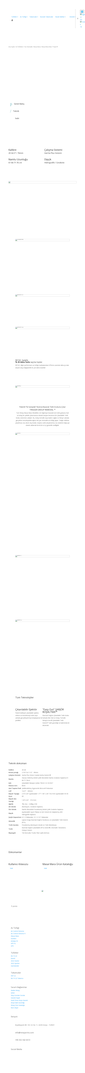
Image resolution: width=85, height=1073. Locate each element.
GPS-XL (13, 943)
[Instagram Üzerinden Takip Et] (10, 1056)
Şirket (13, 993)
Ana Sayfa (11, 47)
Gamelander (15, 966)
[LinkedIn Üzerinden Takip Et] (19, 1056)
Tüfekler (14, 17)
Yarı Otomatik (28, 47)
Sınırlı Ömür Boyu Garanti (19, 1000)
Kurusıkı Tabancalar (46, 17)
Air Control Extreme (17, 931)
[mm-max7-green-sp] (42, 183)
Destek (72, 17)
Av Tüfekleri (19, 47)
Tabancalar (33, 17)
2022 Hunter (15, 961)
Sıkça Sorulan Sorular (18, 995)
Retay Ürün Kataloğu (18, 1005)
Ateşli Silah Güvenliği (17, 1003)
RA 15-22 (14, 956)
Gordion (13, 939)
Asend (13, 958)
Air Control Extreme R (18, 934)
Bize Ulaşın (14, 1008)
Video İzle (22, 498)
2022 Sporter (15, 963)
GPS (12, 946)
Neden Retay (15, 990)
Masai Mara (37, 47)
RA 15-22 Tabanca (17, 978)
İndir (11, 868)
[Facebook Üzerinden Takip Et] (15, 1056)
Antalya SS (14, 941)
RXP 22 (13, 976)
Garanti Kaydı (15, 998)
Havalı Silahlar (60, 17)
